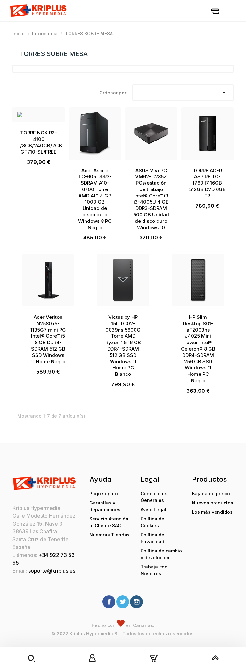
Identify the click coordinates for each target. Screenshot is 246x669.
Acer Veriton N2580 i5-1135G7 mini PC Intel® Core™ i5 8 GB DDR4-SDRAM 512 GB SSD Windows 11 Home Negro (48, 339)
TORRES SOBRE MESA (54, 54)
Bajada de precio (211, 493)
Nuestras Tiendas (109, 534)
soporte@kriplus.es (51, 571)
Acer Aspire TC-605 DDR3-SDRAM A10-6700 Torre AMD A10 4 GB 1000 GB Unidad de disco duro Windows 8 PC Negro (95, 198)
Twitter (122, 601)
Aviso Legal (153, 509)
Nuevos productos (212, 502)
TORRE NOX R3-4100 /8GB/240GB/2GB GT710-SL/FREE (41, 142)
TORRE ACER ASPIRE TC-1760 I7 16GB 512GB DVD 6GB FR (207, 183)
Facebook (108, 601)
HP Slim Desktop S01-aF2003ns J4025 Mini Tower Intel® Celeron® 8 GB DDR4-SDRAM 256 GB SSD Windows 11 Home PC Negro (198, 348)
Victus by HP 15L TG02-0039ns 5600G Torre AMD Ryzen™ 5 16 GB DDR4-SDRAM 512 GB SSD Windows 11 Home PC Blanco (123, 345)
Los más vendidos (212, 512)
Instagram (136, 601)
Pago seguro (103, 493)
